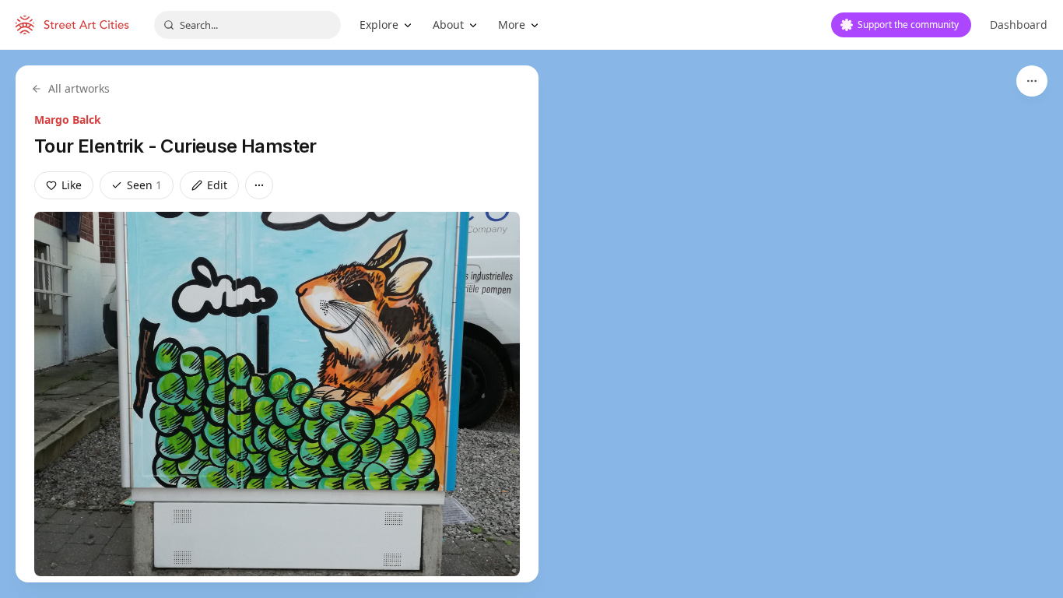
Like (71, 185)
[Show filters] (1031, 81)
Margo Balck (67, 119)
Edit (217, 185)
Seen (144, 185)
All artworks (79, 88)
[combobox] (247, 25)
